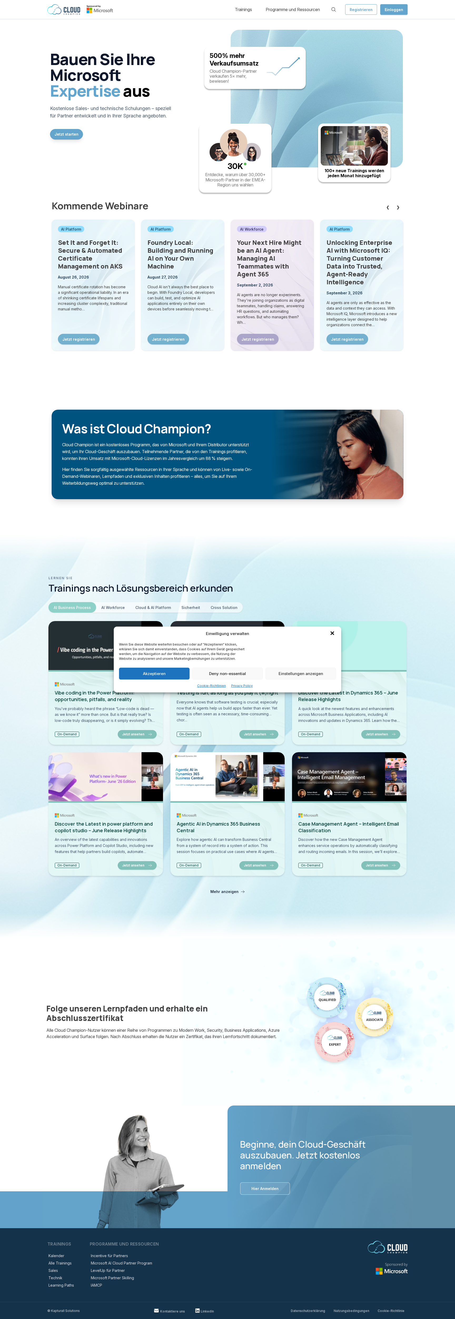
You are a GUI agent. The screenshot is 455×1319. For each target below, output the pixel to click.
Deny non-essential (227, 673)
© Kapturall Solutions (63, 1311)
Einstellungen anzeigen (301, 673)
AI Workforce (113, 607)
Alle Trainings (60, 1263)
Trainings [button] (243, 9)
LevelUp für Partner (108, 1270)
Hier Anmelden (265, 1188)
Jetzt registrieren (78, 339)
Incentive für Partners (109, 1255)
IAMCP (96, 1285)
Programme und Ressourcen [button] (293, 9)
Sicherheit (190, 607)
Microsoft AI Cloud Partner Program (121, 1263)
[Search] (333, 9)
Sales (53, 1270)
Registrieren (361, 9)
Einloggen (394, 9)
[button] (333, 634)
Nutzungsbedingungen (351, 1311)
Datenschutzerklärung (308, 1311)
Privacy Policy (242, 686)
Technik (55, 1278)
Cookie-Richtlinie (391, 1311)
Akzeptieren (154, 673)
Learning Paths (61, 1285)
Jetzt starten (66, 134)
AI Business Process (72, 607)
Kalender (56, 1255)
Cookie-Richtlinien (211, 686)
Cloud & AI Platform (153, 607)
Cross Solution (224, 607)
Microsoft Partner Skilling (112, 1278)
